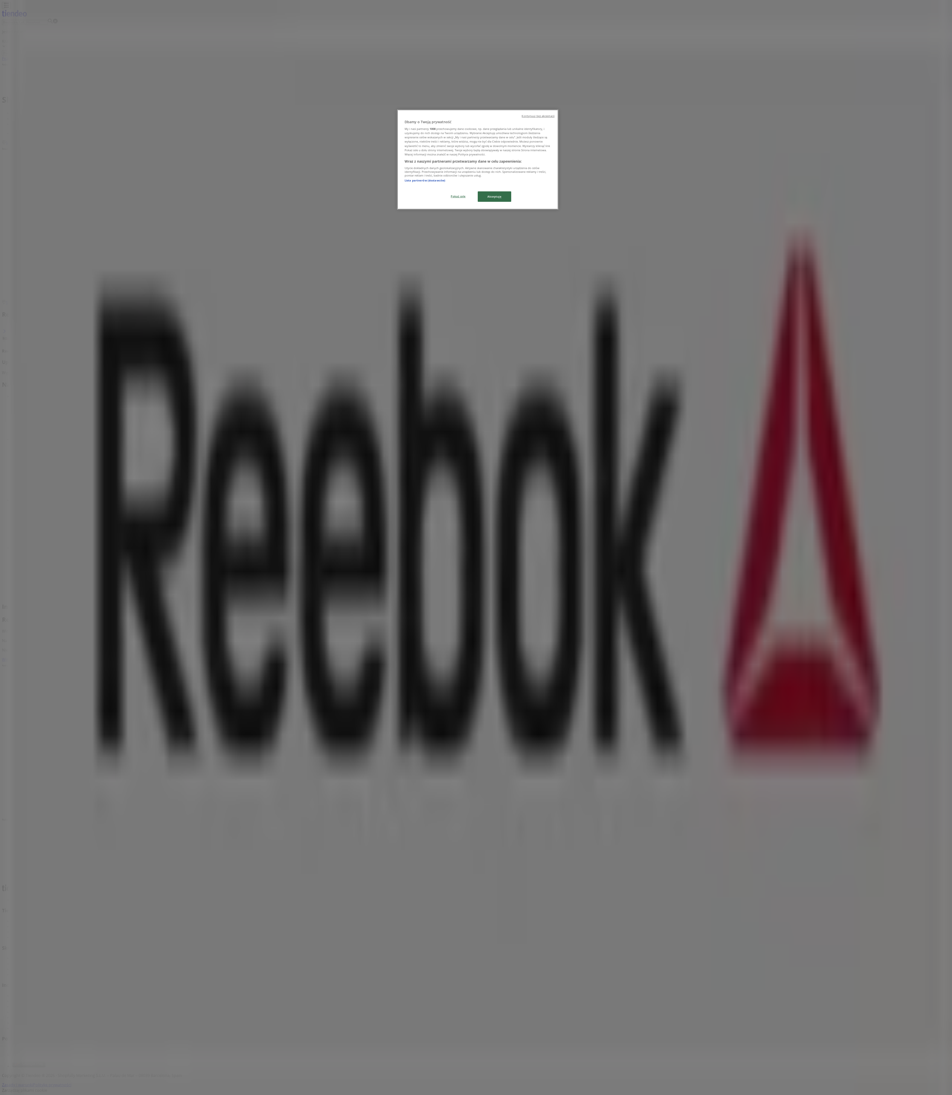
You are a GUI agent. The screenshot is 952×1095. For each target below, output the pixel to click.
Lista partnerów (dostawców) (425, 180)
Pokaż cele (458, 196)
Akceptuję (494, 196)
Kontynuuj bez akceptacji (538, 116)
